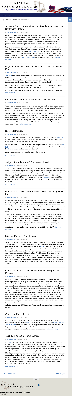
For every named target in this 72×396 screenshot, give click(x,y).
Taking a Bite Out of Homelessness (22, 336)
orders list (60, 137)
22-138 (10, 149)
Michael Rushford (11, 165)
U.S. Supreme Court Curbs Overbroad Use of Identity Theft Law (34, 192)
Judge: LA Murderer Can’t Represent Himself (27, 162)
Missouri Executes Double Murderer (22, 236)
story (8, 288)
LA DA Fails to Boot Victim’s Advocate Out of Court (30, 99)
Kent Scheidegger (11, 32)
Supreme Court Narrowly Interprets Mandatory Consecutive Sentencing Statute (34, 27)
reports (46, 177)
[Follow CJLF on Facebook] (39, 385)
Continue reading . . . (12, 93)
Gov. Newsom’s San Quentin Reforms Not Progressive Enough (32, 272)
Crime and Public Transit (17, 314)
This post (8, 76)
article (10, 342)
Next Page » (60, 373)
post (27, 322)
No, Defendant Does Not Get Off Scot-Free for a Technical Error (33, 68)
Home (5, 15)
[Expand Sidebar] (70, 19)
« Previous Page (9, 373)
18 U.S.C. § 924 (34, 51)
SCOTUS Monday (14, 131)
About (11, 15)
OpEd (36, 359)
